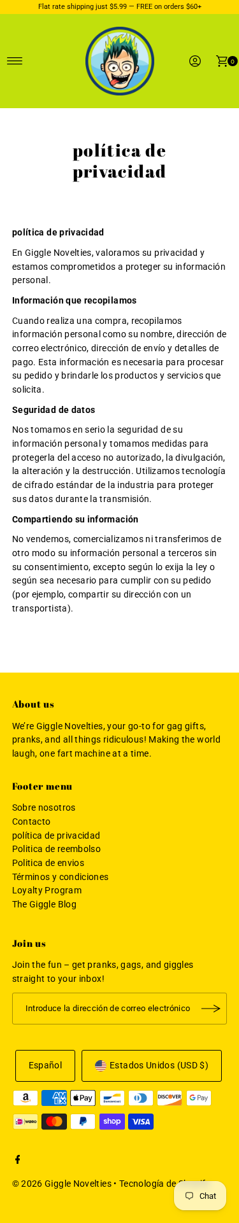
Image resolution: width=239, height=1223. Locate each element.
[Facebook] (17, 1161)
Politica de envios (48, 863)
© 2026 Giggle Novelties (62, 1183)
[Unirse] (211, 1008)
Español (45, 1065)
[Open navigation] (15, 61)
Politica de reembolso (56, 849)
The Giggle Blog (44, 904)
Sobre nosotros (44, 807)
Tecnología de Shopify (164, 1183)
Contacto (31, 821)
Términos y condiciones (60, 877)
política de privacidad (56, 835)
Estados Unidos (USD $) (159, 1065)
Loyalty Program (47, 890)
